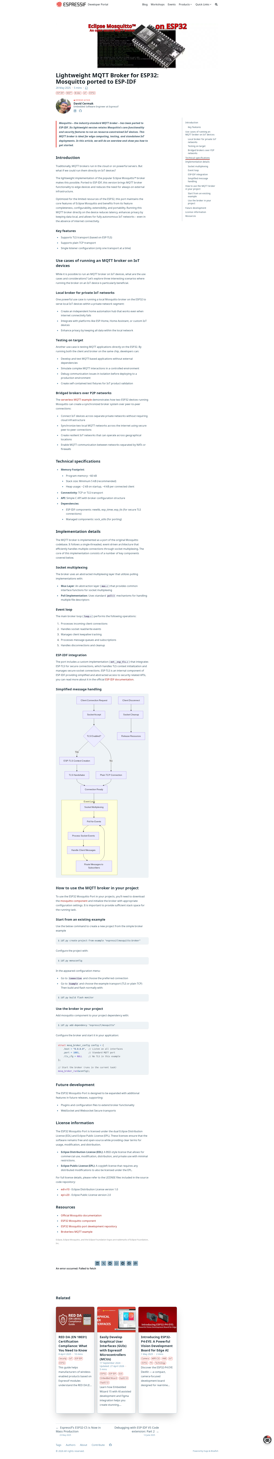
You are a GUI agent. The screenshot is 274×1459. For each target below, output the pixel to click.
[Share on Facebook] (129, 1263)
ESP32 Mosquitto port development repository (89, 1226)
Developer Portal (98, 4)
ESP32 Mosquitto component (78, 1221)
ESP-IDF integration (198, 174)
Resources (190, 215)
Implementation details (197, 161)
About (83, 1445)
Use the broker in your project (199, 202)
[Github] (80, 110)
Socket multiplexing (198, 166)
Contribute (98, 1445)
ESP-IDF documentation (119, 679)
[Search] (216, 4)
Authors (70, 1445)
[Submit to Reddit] (110, 1263)
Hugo (206, 1451)
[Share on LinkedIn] (97, 1263)
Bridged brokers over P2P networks (201, 152)
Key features (194, 127)
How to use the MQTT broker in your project (200, 187)
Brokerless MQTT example (76, 1231)
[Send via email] (135, 1263)
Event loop (193, 170)
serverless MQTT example (76, 399)
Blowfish (214, 1451)
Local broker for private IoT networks (202, 141)
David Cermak (83, 103)
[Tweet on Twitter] (103, 1263)
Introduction (191, 122)
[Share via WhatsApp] (116, 1263)
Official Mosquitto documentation (81, 1215)
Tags (58, 1445)
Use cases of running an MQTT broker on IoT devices (200, 133)
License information (195, 212)
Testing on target (197, 146)
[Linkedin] (75, 110)
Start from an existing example (199, 195)
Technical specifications (197, 157)
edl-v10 (65, 1189)
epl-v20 (65, 1195)
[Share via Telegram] (122, 1263)
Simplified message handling (198, 180)
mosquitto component (74, 901)
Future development (195, 207)
